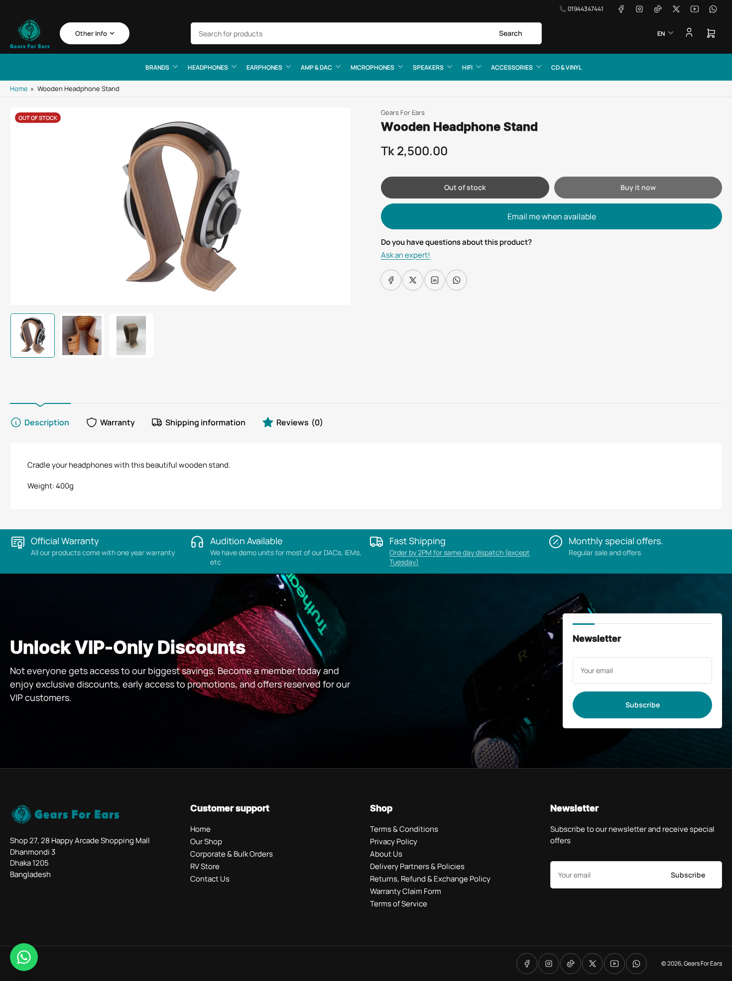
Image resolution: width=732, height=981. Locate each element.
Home (19, 88)
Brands (157, 67)
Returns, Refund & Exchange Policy (430, 879)
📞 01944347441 (581, 8)
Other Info (91, 33)
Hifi (467, 67)
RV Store (205, 866)
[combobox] (366, 33)
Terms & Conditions (404, 829)
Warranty (117, 422)
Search (510, 33)
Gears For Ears (403, 112)
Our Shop (206, 841)
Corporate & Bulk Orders (231, 854)
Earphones (264, 67)
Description (46, 422)
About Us (386, 854)
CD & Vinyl (566, 67)
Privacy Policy (393, 841)
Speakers (428, 67)
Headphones (208, 67)
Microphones (372, 67)
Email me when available (551, 216)
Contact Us (210, 879)
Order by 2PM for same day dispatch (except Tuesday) (459, 557)
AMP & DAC (316, 67)
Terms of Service (398, 903)
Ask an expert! (405, 255)
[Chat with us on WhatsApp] (24, 957)
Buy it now (638, 187)
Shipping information (205, 422)
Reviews (299, 422)
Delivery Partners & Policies (417, 866)
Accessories (512, 67)
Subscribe (642, 704)
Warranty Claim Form (405, 891)
